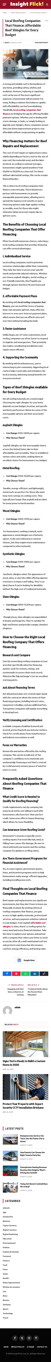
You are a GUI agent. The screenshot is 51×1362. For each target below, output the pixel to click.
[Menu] (4, 4)
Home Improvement (41, 43)
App (4, 1212)
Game (5, 1274)
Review (6, 1300)
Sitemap (30, 1347)
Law (4, 1291)
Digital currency (10, 1230)
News (5, 1296)
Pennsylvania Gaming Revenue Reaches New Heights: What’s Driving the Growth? (33, 1170)
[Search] (46, 4)
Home (6, 1347)
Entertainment (9, 1243)
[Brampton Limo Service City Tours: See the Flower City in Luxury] (10, 1139)
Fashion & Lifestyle (11, 1252)
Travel (5, 1318)
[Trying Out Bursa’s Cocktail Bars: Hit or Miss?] (10, 1187)
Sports (5, 1309)
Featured (7, 1256)
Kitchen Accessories (11, 1287)
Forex (5, 1269)
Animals (6, 1208)
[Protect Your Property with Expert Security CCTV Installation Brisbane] (25, 1087)
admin (7, 43)
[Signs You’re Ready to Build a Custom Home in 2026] (25, 1044)
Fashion (6, 1247)
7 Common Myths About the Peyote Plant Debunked (38, 992)
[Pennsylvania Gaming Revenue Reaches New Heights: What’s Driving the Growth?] (10, 1171)
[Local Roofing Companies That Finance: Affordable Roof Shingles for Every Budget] (25, 64)
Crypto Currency (10, 1225)
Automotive (8, 1216)
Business (6, 1221)
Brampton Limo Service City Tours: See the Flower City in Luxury (32, 1139)
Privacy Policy (17, 1347)
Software (7, 1304)
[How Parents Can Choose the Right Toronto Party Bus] (10, 1156)
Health (6, 1278)
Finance (6, 1260)
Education (7, 1238)
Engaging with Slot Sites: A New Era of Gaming (15, 992)
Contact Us (42, 1347)
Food (5, 1265)
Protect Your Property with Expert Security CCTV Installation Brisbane (23, 1105)
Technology (8, 1313)
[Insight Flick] (26, 4)
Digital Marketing (10, 1234)
